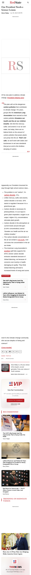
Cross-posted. (6, 347)
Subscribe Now (15, 404)
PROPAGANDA (10, 358)
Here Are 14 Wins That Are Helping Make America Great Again (16, 553)
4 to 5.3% (21, 240)
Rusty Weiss (6, 466)
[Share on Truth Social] (6, 351)
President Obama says (15, 98)
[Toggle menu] (3, 2)
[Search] (28, 2)
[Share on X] (2, 351)
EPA (2, 358)
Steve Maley (5, 13)
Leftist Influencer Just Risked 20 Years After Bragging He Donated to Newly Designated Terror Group (14, 462)
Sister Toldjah (6, 438)
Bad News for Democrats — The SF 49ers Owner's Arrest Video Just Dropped (14, 490)
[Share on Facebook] (10, 351)
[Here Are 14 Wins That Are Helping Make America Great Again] (15, 541)
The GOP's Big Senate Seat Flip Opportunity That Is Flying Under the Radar (14, 434)
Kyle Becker (6, 494)
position (7, 251)
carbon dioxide (9, 195)
